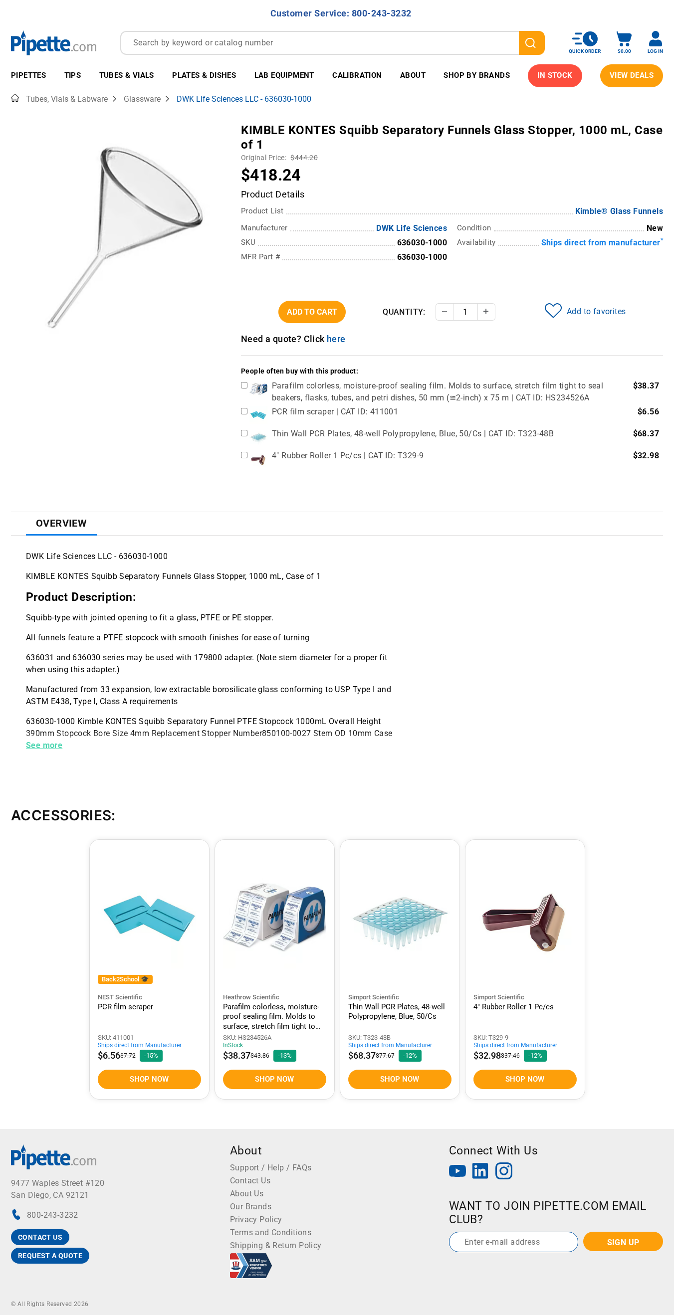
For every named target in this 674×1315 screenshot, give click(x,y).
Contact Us (250, 1180)
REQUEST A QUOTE (50, 1256)
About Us (246, 1193)
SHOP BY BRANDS (477, 75)
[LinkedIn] (480, 1172)
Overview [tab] (61, 523)
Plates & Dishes (204, 75)
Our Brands (250, 1206)
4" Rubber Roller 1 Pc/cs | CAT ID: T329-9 (348, 455)
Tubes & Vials (126, 75)
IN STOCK (554, 75)
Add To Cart (312, 312)
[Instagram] (503, 1172)
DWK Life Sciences (411, 228)
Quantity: (404, 312)
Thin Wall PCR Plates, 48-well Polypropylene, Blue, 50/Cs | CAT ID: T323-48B (413, 433)
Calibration (357, 75)
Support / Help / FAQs (270, 1167)
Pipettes (28, 75)
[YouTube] (457, 1172)
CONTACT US (40, 1237)
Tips (72, 75)
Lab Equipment (284, 75)
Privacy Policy (256, 1219)
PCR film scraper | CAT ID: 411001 (335, 411)
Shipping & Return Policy (276, 1245)
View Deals (632, 75)
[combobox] (332, 43)
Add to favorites (596, 311)
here (336, 339)
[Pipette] (53, 42)
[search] (532, 43)
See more (44, 745)
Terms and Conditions (270, 1232)
